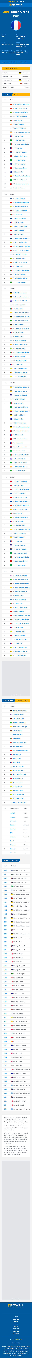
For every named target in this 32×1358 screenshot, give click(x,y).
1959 (5, 1077)
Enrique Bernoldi (21, 180)
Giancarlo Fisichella (22, 144)
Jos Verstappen (20, 152)
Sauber (12, 825)
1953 (5, 1097)
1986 (5, 970)
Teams (16, 1326)
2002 (5, 910)
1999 (5, 918)
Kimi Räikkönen (20, 128)
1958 (5, 1081)
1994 (5, 938)
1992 (5, 946)
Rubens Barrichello (21, 112)
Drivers (16, 1324)
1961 (5, 1069)
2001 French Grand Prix (20, 62)
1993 (5, 942)
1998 (5, 922)
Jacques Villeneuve (22, 184)
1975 (5, 1013)
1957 (5, 1085)
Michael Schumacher (22, 104)
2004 (5, 902)
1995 (5, 934)
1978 (5, 1002)
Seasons (16, 1319)
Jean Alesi (19, 148)
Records (16, 1331)
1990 (5, 954)
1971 (5, 1029)
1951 (5, 1105)
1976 (5, 1009)
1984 (5, 978)
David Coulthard (21, 116)
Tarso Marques (21, 160)
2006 (5, 894)
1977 (5, 1006)
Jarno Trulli (19, 120)
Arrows (12, 845)
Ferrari (12, 813)
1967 (5, 1045)
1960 (5, 1073)
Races (16, 1321)
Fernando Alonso (21, 168)
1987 (5, 966)
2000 (5, 914)
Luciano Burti (20, 140)
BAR (11, 833)
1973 (5, 1021)
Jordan (12, 829)
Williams (13, 821)
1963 (5, 1061)
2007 (5, 890)
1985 (5, 974)
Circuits (16, 1329)
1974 (5, 1017)
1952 (5, 1101)
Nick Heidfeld (19, 124)
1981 (5, 990)
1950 (5, 1109)
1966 (5, 1049)
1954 (5, 1093)
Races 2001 (9, 62)
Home (16, 1317)
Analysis (16, 1333)
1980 (5, 994)
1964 (5, 1057)
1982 (5, 986)
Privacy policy (16, 1343)
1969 (5, 1037)
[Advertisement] (16, 677)
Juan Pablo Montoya (22, 176)
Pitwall (3, 62)
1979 (5, 998)
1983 (5, 982)
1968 (5, 1041)
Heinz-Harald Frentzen (22, 132)
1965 (5, 1053)
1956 (5, 1089)
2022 (5, 870)
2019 (5, 878)
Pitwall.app (18, 1339)
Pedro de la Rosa (21, 156)
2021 (5, 874)
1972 (5, 1025)
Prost (12, 841)
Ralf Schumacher (21, 108)
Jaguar (12, 837)
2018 (5, 882)
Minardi (12, 853)
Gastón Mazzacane (19, 802)
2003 (5, 906)
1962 (5, 1065)
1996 (5, 930)
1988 (5, 962)
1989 (5, 958)
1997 (5, 926)
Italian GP (12, 1)
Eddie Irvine (19, 172)
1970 (5, 1033)
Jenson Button (20, 164)
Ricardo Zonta (17, 782)
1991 (5, 950)
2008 (5, 886)
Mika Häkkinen (20, 188)
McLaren (13, 817)
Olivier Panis (19, 136)
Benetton (13, 849)
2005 (5, 898)
